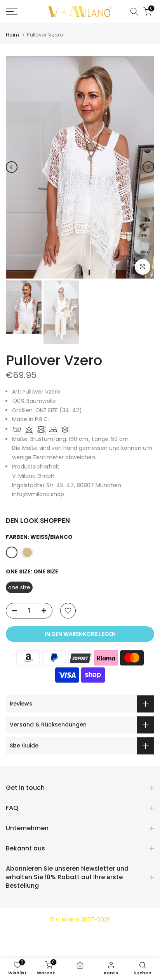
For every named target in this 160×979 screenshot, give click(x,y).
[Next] (148, 167)
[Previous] (11, 167)
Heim (12, 34)
